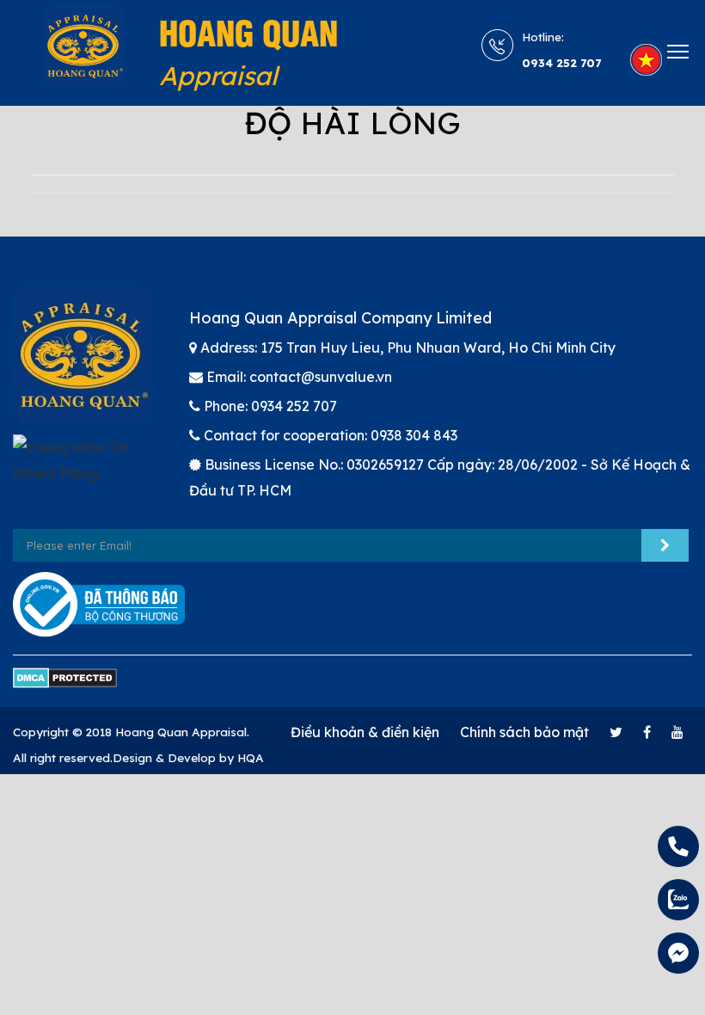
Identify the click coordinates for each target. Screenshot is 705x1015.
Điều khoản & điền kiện (365, 732)
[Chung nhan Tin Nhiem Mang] (88, 468)
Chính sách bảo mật (524, 732)
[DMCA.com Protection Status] (65, 685)
